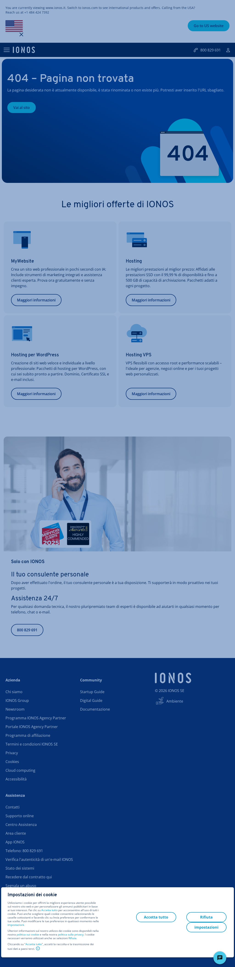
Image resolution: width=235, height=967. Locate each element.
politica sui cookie (28, 934)
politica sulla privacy (71, 934)
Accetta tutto (49, 910)
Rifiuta (72, 938)
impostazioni (16, 925)
